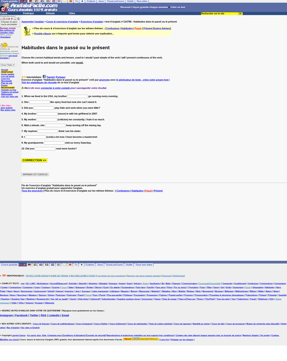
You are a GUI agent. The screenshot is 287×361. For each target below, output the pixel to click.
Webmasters (7, 94)
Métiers (253, 291)
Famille (150, 287)
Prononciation (201, 295)
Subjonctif (95, 299)
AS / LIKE (30, 283)
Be (163, 283)
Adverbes (92, 283)
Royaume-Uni (43, 299)
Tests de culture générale (160, 324)
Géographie (257, 287)
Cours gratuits (9, 264)
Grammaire (238, 287)
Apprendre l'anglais (33, 21)
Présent (147, 28)
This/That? (210, 299)
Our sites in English (30, 328)
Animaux (113, 283)
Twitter (34, 315)
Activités (73, 283)
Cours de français (41, 324)
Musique (219, 291)
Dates (71, 287)
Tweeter (50, 77)
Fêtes (209, 287)
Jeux (100, 264)
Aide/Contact (7, 72)
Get (222, 287)
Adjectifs (83, 283)
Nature (269, 291)
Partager (60, 77)
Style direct (83, 299)
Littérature (114, 291)
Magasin (125, 291)
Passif (81, 295)
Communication (189, 283)
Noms (13, 295)
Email (65, 315)
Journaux (85, 291)
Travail (253, 299)
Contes (4, 287)
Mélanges (229, 291)
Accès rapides (7, 74)
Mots (198, 291)
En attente (115, 287)
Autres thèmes (162, 28)
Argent (122, 283)
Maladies (166, 291)
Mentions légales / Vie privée (256, 335)
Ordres (51, 295)
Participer (28, 13)
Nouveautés (6, 81)
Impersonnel (40, 291)
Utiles (72, 13)
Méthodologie (241, 291)
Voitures (29, 303)
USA (271, 299)
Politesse (127, 295)
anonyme (104, 80)
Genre (216, 287)
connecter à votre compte (55, 88)
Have (9, 291)
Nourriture (22, 295)
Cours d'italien (101, 324)
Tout (233, 299)
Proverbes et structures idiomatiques (227, 295)
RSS (43, 315)
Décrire (98, 287)
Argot (129, 283)
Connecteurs (280, 283)
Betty (168, 283)
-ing (22, 283)
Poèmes (163, 295)
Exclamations (128, 287)
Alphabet (103, 283)
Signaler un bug (8, 90)
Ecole (106, 287)
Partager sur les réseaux (182, 339)
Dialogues (80, 287)
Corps (37, 287)
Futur (202, 287)
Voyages (39, 303)
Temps (157, 299)
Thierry (200, 299)
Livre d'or (5, 79)
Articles (137, 283)
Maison (134, 291)
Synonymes (147, 299)
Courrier (55, 287)
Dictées (90, 287)
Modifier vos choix (9, 339)
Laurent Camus (19, 335)
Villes (21, 303)
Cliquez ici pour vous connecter (9, 22)
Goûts (228, 287)
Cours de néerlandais (137, 324)
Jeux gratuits (7, 108)
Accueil (4, 70)
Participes (60, 295)
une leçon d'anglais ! (8, 57)
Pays (95, 295)
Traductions (242, 299)
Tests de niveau (169, 299)
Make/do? (155, 291)
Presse (4, 85)
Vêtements (49, 303)
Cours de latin (218, 324)
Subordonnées (108, 299)
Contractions (15, 287)
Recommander (8, 87)
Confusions (112, 28)
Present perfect (176, 295)
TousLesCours (114, 264)
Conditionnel (240, 283)
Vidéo (14, 303)
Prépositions (251, 295)
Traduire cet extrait (9, 92)
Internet (59, 291)
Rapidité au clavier (201, 324)
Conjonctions (266, 283)
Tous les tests (223, 299)
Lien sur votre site (9, 96)
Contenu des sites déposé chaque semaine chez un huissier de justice (208, 335)
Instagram (6, 315)
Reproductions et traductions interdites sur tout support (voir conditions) (140, 335)
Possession (152, 295)
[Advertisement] (154, 226)
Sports (73, 299)
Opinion (42, 295)
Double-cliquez (42, 33)
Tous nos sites (144, 264)
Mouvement (207, 291)
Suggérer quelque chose (128, 299)
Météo (261, 291)
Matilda (181, 291)
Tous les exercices (32, 191)
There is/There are (186, 299)
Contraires (28, 287)
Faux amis (160, 287)
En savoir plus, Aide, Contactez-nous (44, 335)
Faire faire (140, 287)
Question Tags (18, 299)
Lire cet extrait (7, 76)
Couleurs (46, 287)
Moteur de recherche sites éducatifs (262, 324)
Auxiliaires (155, 283)
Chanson (176, 283)
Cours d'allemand (117, 324)
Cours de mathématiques (62, 324)
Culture (90, 264)
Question (5, 299)
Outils (129, 264)
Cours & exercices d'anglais (62, 21)
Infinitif (51, 291)
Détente (50, 13)
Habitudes (127, 28)
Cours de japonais (182, 324)
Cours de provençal (235, 324)
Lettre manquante (100, 291)
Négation (33, 295)
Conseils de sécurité (95, 335)
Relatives (30, 299)
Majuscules (144, 291)
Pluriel (102, 295)
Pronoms (188, 295)
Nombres (4, 295)
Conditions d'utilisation (74, 335)
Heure (16, 291)
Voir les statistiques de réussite (39, 82)
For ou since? (180, 287)
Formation (193, 287)
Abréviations (42, 283)
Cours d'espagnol (84, 324)
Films (169, 287)
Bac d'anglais (13, 328)
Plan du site (6, 83)
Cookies (275, 335)
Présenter (272, 295)
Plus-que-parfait (114, 295)
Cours (3, 13)
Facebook (21, 315)
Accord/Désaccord (58, 283)
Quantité (282, 295)
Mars (174, 291)
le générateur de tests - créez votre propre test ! (143, 80)
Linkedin (54, 315)
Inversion (69, 291)
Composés (227, 283)
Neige (276, 291)
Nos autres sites (8, 110)
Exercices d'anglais (92, 21)
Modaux (190, 291)
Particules (71, 295)
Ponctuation (139, 295)
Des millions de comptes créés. (8, 30)
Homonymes (26, 291)
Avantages (5, 37)
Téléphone (263, 299)
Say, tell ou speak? (59, 299)
